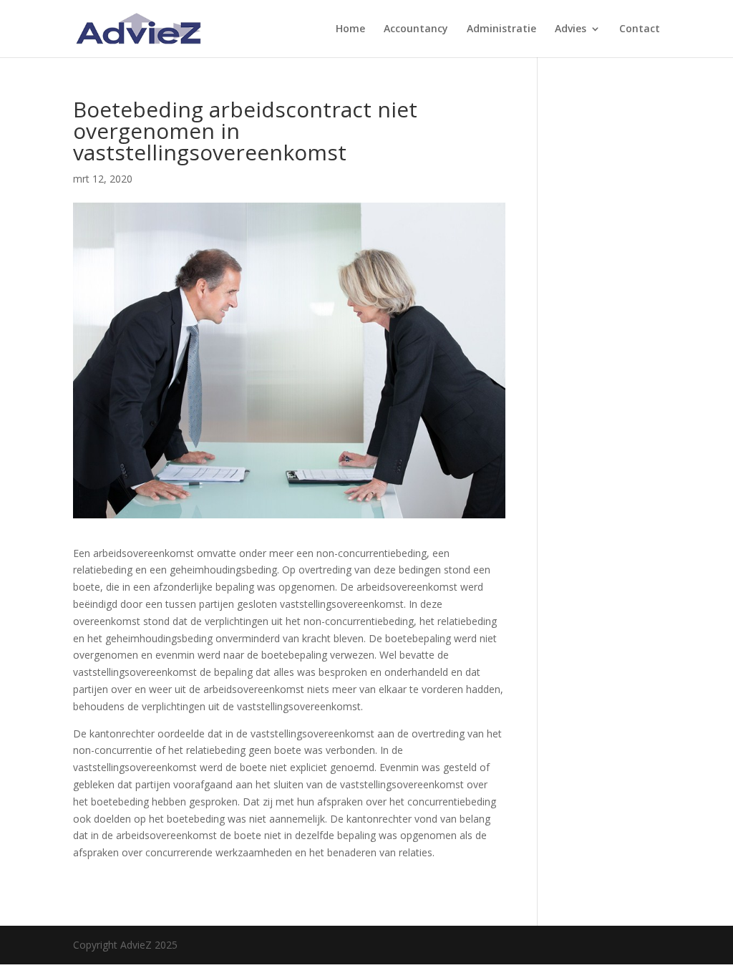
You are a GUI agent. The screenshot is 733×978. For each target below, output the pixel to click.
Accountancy (416, 29)
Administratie (501, 29)
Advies (570, 29)
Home (350, 29)
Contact (639, 29)
